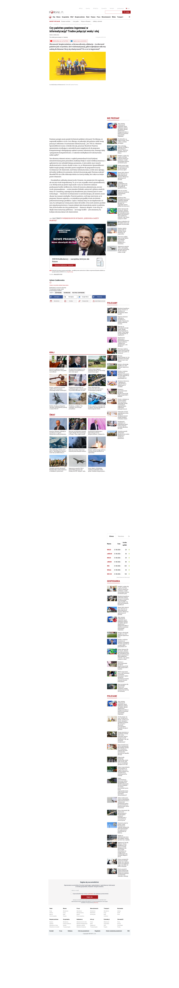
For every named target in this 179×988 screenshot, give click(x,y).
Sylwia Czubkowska (54, 34)
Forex (118, 914)
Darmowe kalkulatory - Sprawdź (64, 265)
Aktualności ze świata (54, 927)
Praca (78, 908)
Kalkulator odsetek (81, 925)
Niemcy (51, 914)
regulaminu (90, 893)
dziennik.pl (88, 8)
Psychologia (120, 925)
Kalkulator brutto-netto (82, 921)
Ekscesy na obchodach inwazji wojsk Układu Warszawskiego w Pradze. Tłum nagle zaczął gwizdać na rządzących (77, 433)
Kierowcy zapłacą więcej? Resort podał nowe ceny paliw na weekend (57, 370)
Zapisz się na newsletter (80, 41)
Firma (64, 912)
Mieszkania (92, 912)
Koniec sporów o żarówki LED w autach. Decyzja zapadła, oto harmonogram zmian (96, 407)
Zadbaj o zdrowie (97, 21)
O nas (60, 931)
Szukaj (127, 12)
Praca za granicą (80, 916)
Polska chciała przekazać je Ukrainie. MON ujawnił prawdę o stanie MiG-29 (58, 407)
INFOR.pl (80, 8)
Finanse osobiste (65, 21)
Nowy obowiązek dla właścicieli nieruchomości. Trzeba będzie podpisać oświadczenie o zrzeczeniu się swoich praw (96, 389)
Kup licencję (70, 271)
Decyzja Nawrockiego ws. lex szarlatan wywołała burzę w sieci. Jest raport (77, 370)
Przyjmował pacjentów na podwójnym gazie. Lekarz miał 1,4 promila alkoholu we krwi (77, 389)
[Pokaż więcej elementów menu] (129, 17)
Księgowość (92, 925)
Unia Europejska (53, 916)
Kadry (91, 923)
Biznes (65, 908)
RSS (128, 931)
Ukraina (51, 912)
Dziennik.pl (106, 919)
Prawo (91, 921)
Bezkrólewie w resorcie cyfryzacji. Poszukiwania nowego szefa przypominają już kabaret (57, 289)
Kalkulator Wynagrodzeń (82, 923)
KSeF (64, 914)
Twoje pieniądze (66, 927)
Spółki (118, 912)
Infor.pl (92, 919)
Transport (106, 908)
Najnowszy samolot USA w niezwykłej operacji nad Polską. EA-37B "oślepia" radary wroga (77, 470)
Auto (105, 925)
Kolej (105, 914)
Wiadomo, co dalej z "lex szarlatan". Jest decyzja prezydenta (76, 407)
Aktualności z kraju (54, 925)
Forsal (50, 24)
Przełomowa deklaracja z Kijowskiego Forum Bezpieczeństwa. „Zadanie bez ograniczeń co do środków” (96, 433)
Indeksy (119, 911)
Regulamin (97, 931)
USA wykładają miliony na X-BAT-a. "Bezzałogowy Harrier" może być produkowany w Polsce (57, 451)
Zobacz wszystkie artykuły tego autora (58, 285)
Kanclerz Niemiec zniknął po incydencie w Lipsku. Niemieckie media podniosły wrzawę (57, 433)
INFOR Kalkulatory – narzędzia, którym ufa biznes (70, 260)
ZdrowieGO (120, 919)
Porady (118, 927)
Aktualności (65, 911)
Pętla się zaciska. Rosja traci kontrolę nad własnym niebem (77, 450)
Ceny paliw (76, 21)
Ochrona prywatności (83, 931)
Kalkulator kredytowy (81, 927)
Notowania (120, 908)
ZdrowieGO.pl (104, 8)
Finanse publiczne (67, 923)
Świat (51, 908)
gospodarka (58, 292)
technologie (67, 292)
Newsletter (112, 8)
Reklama (70, 931)
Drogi (105, 912)
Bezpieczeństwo (54, 919)
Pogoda (105, 927)
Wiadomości (106, 921)
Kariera (78, 914)
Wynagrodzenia (80, 912)
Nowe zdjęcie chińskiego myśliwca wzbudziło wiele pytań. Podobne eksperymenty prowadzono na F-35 (96, 470)
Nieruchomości (94, 908)
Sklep (128, 8)
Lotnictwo (106, 916)
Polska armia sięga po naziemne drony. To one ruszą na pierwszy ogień (96, 370)
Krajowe (51, 921)
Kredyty (64, 925)
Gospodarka (56, 24)
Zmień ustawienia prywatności (114, 931)
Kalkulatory (80, 919)
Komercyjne (92, 914)
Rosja (51, 911)
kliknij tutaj (96, 902)
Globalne (51, 923)
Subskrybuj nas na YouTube (60, 41)
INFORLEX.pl (95, 8)
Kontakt (51, 931)
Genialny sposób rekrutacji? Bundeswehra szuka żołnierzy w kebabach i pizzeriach (57, 470)
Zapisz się (89, 897)
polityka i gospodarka (78, 292)
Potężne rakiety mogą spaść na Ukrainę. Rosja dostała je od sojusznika (96, 451)
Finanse (64, 916)
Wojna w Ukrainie (86, 21)
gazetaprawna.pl (120, 8)
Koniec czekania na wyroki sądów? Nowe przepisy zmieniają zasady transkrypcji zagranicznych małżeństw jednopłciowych (58, 389)
